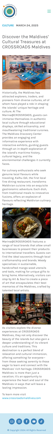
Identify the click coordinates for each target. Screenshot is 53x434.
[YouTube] (34, 421)
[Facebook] (26, 421)
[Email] (12, 421)
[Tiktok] (41, 421)
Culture (8, 25)
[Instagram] (19, 421)
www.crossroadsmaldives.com (21, 398)
